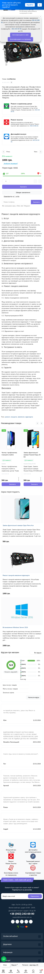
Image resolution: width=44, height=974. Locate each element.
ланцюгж (14, 417)
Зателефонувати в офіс (20, 35)
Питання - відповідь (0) (30, 965)
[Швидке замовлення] (13, 447)
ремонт (7, 417)
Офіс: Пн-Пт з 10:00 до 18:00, (22, 904)
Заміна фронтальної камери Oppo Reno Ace (18, 525)
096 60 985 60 (34, 126)
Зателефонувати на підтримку (20, 39)
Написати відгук (33, 697)
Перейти (30, 5)
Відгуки (15, 965)
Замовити (36, 202)
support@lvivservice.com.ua (22, 917)
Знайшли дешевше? (10, 163)
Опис (5, 965)
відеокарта (29, 417)
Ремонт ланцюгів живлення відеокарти (16, 575)
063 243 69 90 (16, 29)
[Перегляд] (9, 447)
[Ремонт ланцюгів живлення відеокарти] (22, 52)
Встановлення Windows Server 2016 (15, 627)
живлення (21, 417)
